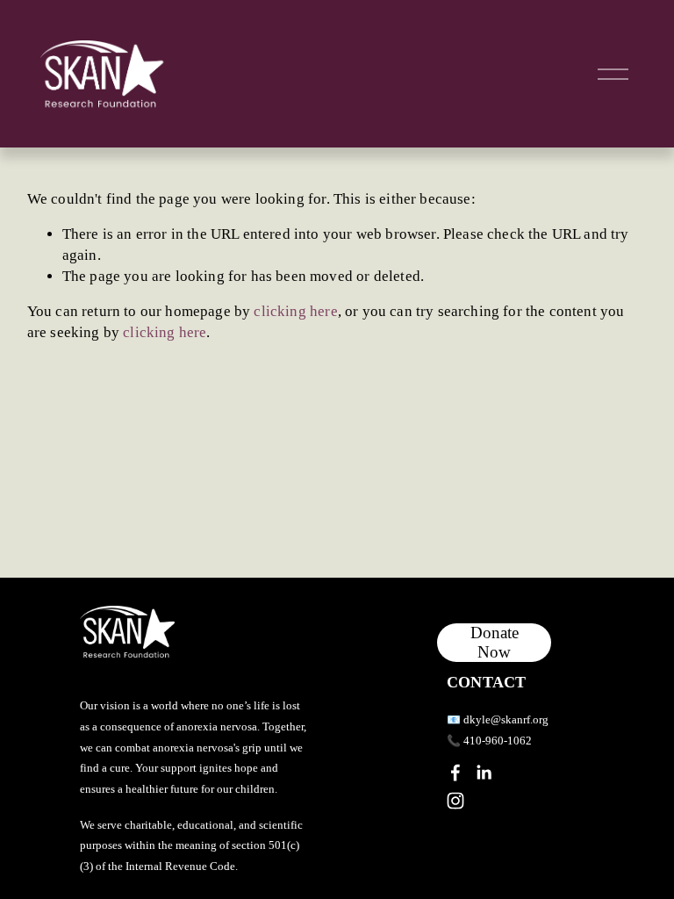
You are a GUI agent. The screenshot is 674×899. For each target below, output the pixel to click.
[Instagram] (455, 800)
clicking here (295, 311)
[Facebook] (455, 772)
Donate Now (494, 642)
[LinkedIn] (483, 772)
